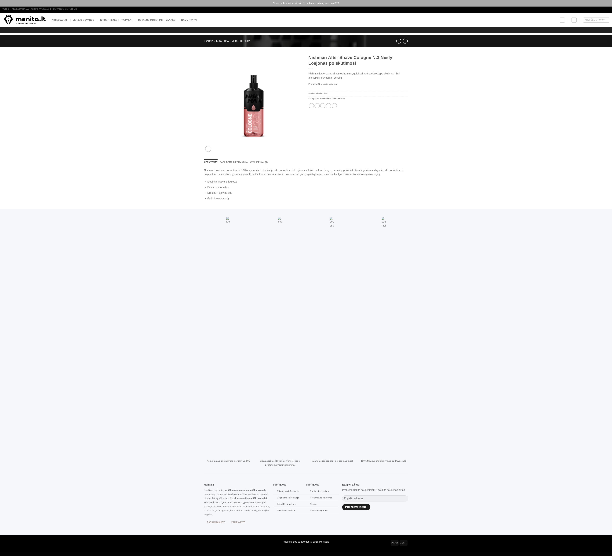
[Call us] (608, 10)
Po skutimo (325, 98)
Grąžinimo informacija (288, 497)
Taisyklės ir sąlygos (286, 504)
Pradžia (208, 41)
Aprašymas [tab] (211, 162)
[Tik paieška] (562, 20)
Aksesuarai (59, 20)
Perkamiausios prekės (321, 497)
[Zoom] (208, 149)
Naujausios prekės (319, 491)
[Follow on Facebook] (602, 10)
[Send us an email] (605, 10)
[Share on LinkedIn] (334, 105)
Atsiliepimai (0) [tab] (259, 162)
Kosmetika (222, 41)
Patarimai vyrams (319, 510)
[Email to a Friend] (322, 105)
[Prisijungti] (574, 20)
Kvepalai (126, 20)
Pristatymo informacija (288, 491)
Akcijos (313, 504)
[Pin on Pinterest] (328, 105)
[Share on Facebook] (311, 105)
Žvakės (170, 20)
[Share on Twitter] (317, 105)
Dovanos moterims (150, 20)
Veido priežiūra (241, 41)
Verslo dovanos (83, 20)
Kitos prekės (108, 20)
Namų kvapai (189, 20)
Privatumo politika (286, 510)
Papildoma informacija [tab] (234, 162)
